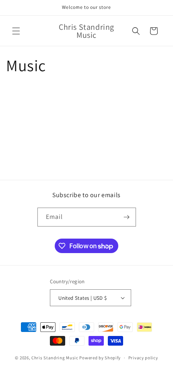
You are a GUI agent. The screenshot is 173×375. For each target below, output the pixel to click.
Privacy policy (143, 358)
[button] (16, 31)
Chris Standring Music (54, 358)
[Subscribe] (127, 217)
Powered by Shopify (100, 358)
